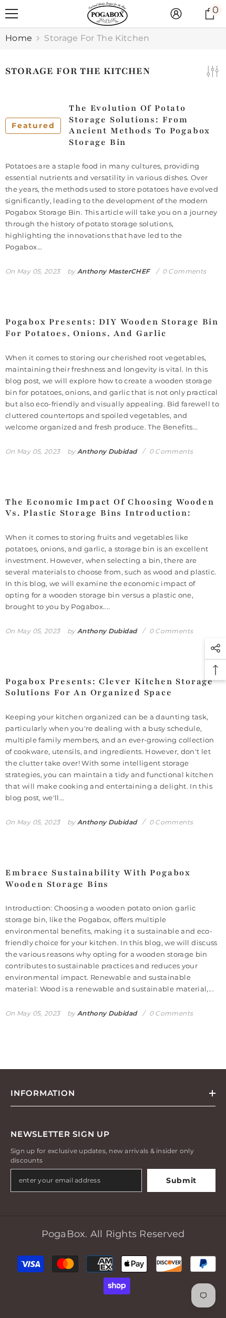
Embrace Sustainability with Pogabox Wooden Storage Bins (98, 878)
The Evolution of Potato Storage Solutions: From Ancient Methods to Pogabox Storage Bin (111, 125)
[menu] (11, 13)
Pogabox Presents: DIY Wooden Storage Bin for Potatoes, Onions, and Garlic (112, 328)
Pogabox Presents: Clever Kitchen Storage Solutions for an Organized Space (109, 687)
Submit (181, 1180)
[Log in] (176, 13)
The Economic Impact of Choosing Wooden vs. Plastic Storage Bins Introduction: (109, 508)
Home (18, 38)
